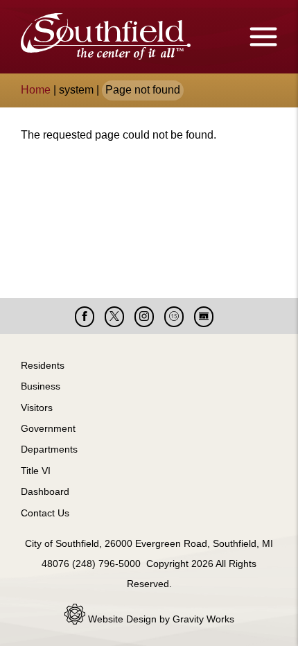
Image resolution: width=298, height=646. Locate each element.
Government (48, 428)
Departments (49, 449)
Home (36, 90)
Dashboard (45, 491)
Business (40, 386)
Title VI (36, 470)
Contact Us (45, 512)
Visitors (37, 407)
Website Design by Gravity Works (159, 619)
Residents (42, 365)
